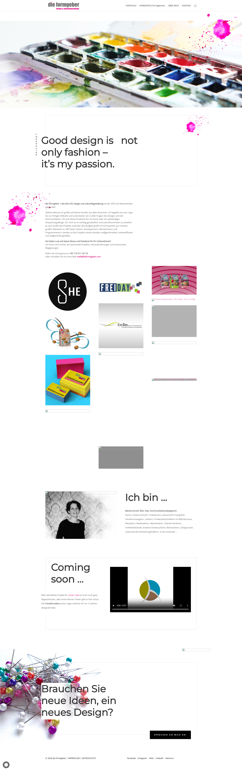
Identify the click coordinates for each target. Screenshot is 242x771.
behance (170, 758)
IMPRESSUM (74, 758)
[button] (6, 765)
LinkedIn (160, 758)
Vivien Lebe (73, 595)
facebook (131, 758)
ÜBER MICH (173, 6)
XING (151, 758)
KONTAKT (186, 6)
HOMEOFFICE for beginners (152, 6)
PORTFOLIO (131, 6)
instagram (142, 758)
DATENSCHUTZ (89, 758)
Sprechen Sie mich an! (170, 735)
